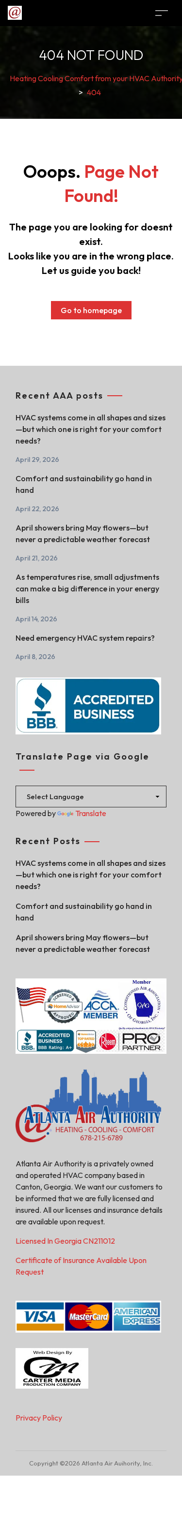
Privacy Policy (39, 1417)
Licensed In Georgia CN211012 (65, 1241)
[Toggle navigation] (161, 13)
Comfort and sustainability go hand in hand (84, 484)
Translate (90, 813)
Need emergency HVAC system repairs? (85, 638)
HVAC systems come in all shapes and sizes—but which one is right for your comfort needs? (90, 429)
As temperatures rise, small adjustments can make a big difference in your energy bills (87, 588)
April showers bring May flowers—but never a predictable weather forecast (83, 533)
